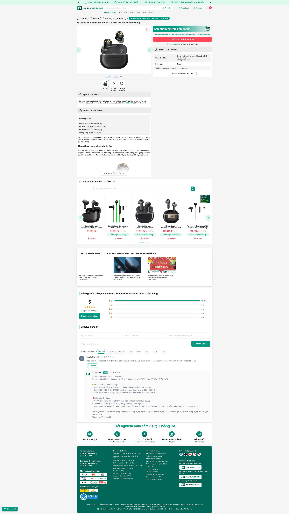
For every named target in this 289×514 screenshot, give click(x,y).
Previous (78, 2)
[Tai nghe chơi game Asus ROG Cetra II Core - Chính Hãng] (198, 211)
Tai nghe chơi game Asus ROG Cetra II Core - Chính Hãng (197, 227)
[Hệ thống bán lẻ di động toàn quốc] (190, 467)
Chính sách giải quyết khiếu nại (123, 468)
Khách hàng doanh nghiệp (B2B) (156, 464)
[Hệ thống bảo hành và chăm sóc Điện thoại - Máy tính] (190, 477)
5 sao (131, 351)
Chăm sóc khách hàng (153, 459)
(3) (15, 509)
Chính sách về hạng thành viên (123, 478)
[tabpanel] (91, 218)
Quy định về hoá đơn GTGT (122, 476)
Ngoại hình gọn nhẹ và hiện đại (90, 123)
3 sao (147, 351)
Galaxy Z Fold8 (142, 12)
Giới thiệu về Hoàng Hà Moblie (156, 453)
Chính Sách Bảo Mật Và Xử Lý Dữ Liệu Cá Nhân (128, 465)
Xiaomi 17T (131, 12)
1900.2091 (129, 103)
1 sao (163, 351)
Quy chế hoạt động (119, 471)
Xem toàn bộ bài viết (112, 173)
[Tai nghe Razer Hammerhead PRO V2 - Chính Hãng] (118, 211)
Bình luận (101, 351)
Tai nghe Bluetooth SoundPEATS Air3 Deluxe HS (171, 227)
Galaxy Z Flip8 (122, 12)
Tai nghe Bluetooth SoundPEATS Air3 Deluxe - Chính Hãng (144, 227)
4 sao (139, 351)
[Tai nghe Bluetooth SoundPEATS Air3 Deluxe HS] (171, 211)
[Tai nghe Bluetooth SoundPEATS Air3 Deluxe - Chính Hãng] (145, 211)
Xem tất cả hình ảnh (112, 77)
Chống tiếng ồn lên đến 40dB (90, 133)
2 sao (155, 351)
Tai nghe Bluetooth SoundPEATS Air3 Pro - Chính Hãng (91, 227)
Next (210, 2)
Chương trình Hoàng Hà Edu (122, 473)
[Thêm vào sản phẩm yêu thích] (147, 29)
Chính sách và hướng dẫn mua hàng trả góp (127, 453)
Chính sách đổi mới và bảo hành (123, 460)
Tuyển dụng (150, 466)
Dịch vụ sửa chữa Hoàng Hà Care (157, 461)
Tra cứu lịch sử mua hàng (154, 477)
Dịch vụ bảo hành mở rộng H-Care (124, 463)
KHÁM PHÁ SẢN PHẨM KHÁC (182, 39)
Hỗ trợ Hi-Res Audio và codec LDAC (92, 126)
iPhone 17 (151, 12)
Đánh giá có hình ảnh (116, 351)
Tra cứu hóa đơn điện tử (154, 479)
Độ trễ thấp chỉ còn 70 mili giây (90, 129)
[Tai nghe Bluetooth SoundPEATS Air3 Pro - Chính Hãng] (92, 211)
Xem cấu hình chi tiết (181, 74)
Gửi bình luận (199, 344)
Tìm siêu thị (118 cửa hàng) (155, 474)
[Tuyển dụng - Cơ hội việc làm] (190, 485)
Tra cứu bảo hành (152, 472)
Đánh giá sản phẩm (89, 316)
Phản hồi (93, 366)
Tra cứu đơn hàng (152, 469)
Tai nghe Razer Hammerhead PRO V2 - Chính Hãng (118, 227)
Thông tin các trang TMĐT (154, 456)
